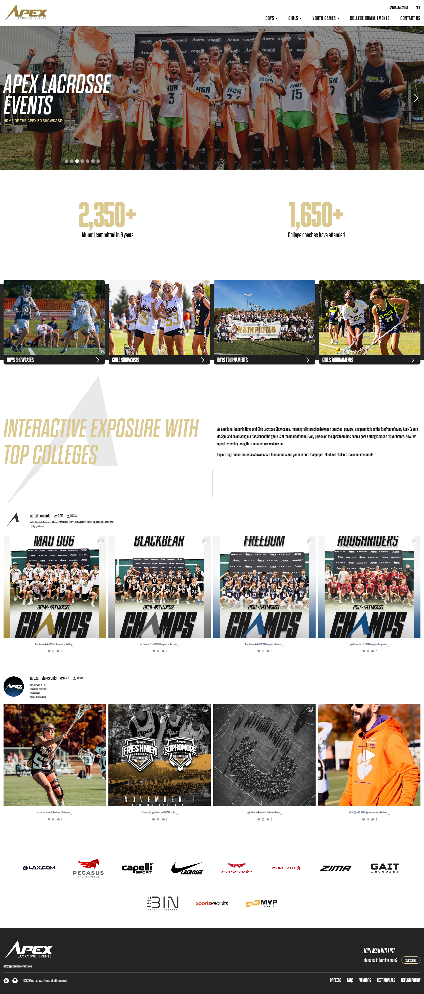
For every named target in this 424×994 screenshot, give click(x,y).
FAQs (350, 980)
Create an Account (399, 8)
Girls (293, 18)
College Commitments (370, 18)
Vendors (365, 980)
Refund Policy (410, 980)
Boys (269, 18)
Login (417, 8)
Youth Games (324, 18)
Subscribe (410, 960)
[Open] (55, 587)
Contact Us (410, 18)
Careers (335, 980)
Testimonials (386, 980)
